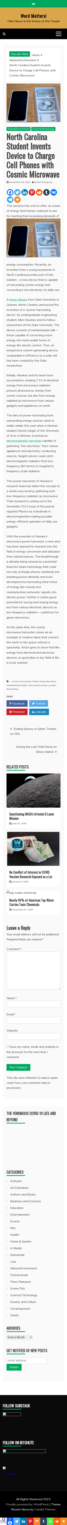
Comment (14, 949)
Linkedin (40, 712)
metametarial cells (17, 685)
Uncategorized (20, 1308)
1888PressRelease (10, 1474)
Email (11, 1014)
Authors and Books (23, 1194)
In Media (16, 1248)
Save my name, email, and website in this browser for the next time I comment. (33, 1052)
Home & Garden (20, 1241)
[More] (17, 199)
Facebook (18, 703)
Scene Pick (17, 1288)
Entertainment (20, 1214)
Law (13, 1261)
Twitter (40, 703)
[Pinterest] (32, 192)
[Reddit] (39, 192)
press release (18, 299)
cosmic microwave (21, 681)
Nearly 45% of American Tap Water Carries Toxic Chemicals (31, 902)
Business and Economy (25, 1201)
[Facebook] (10, 192)
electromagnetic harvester (24, 441)
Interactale (17, 1255)
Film (12, 1228)
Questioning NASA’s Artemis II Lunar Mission (31, 816)
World (14, 1315)
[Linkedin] (24, 192)
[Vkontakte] (53, 192)
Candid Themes (44, 1509)
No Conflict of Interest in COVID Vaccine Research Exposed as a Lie (30, 874)
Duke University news (44, 681)
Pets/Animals (19, 1275)
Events (15, 1221)
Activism (16, 1181)
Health (14, 1235)
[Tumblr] (46, 192)
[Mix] (37, 1521)
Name (12, 998)
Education (16, 1208)
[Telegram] (10, 199)
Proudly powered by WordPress (27, 1504)
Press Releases (20, 1282)
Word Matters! (34, 15)
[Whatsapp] (50, 1521)
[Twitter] (17, 192)
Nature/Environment (18, 128)
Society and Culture (23, 1302)
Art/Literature (19, 1188)
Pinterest (18, 712)
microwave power (38, 685)
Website (12, 1030)
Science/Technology (43, 128)
